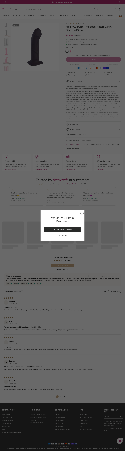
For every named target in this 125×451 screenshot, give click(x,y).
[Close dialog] (82, 212)
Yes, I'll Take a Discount (62, 229)
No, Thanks (62, 235)
